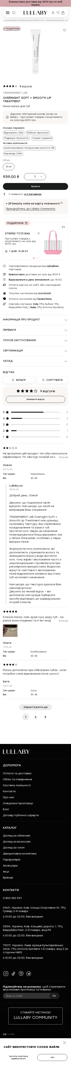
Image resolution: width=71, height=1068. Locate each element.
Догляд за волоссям (17, 841)
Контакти (9, 791)
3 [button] (45, 717)
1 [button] (25, 717)
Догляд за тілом (14, 847)
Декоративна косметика (19, 853)
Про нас (8, 797)
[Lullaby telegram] (29, 974)
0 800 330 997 (12, 898)
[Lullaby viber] (21, 974)
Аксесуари (10, 865)
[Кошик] (63, 13)
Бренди (8, 877)
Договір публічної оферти (21, 815)
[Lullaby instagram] (6, 974)
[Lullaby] (35, 13)
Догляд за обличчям (16, 835)
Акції (6, 871)
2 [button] (36, 717)
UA (5, 1034)
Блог (6, 809)
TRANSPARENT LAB (15, 92)
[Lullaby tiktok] (13, 974)
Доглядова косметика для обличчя (24, 20)
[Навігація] (3, 3)
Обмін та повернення (17, 779)
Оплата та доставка (17, 773)
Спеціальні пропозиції (18, 803)
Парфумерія (11, 859)
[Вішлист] (58, 13)
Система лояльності (17, 785)
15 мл (9, 166)
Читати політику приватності (18, 1057)
